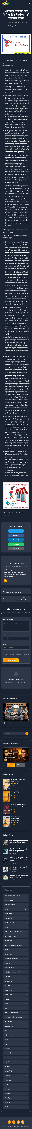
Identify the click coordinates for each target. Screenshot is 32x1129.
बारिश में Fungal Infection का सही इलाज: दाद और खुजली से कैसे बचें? (18, 850)
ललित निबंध (16, 1062)
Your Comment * (8, 619)
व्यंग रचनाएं (16, 1066)
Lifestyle (16, 985)
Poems (16, 1003)
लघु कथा (16, 1057)
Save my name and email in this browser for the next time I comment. (17, 655)
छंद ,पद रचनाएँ (16, 1048)
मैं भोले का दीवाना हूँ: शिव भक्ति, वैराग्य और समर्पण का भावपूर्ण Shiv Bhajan (19, 841)
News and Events (16, 994)
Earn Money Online (16, 936)
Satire (16, 1008)
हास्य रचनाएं (16, 1089)
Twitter (17, 531)
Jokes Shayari (16, 981)
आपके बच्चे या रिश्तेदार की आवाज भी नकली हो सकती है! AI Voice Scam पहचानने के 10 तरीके (19, 859)
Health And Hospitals (16, 958)
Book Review (16, 914)
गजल (16, 1044)
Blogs (16, 909)
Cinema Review (16, 922)
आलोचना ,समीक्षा (16, 1035)
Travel (16, 1030)
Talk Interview (16, 1026)
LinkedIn (17, 540)
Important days (16, 967)
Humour (16, 963)
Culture (16, 927)
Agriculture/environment (16, 895)
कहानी (16, 1039)
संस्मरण (16, 1084)
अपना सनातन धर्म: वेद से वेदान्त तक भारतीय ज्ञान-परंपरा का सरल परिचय (19, 876)
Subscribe (11, 765)
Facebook (17, 535)
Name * (5, 635)
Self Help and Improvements (16, 1017)
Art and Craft (16, 900)
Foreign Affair (16, 954)
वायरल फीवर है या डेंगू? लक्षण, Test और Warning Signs (18, 868)
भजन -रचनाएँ (16, 1053)
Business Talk (16, 918)
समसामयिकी (16, 1075)
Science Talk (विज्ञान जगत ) (16, 1012)
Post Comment (11, 660)
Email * (5, 644)
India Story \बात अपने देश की (16, 972)
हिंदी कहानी (16, 1102)
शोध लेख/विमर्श (16, 1071)
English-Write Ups (16, 940)
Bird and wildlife (16, 905)
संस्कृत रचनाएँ (16, 1080)
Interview (16, 976)
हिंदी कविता (16, 1093)
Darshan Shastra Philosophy (16, 931)
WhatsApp (17, 544)
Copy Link (17, 548)
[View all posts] (5, 580)
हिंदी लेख (16, 1107)
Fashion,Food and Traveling (16, 945)
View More (20, 765)
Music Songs (16, 990)
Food (16, 950)
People (16, 999)
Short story (16, 1021)
